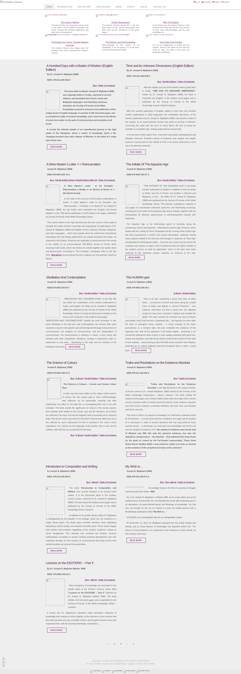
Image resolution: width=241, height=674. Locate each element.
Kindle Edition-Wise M (86, 180)
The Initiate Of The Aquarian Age (147, 164)
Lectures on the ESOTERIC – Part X (70, 563)
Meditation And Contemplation (66, 277)
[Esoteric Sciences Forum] (129, 671)
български (207, 2)
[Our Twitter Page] (106, 671)
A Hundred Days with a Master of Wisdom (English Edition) (79, 67)
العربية (198, 2)
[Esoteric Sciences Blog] (143, 671)
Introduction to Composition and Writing (71, 466)
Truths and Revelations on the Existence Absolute (157, 363)
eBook (95, 482)
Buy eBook (171, 482)
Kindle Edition (169, 82)
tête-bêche (56, 255)
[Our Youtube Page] (96, 671)
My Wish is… (134, 466)
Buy (95, 86)
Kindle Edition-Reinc (65, 180)
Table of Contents (106, 86)
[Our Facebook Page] (117, 671)
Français (226, 2)
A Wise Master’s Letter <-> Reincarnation (73, 164)
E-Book (177, 293)
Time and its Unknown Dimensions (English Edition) (160, 66)
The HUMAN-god (137, 277)
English (217, 2)
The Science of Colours (61, 363)
